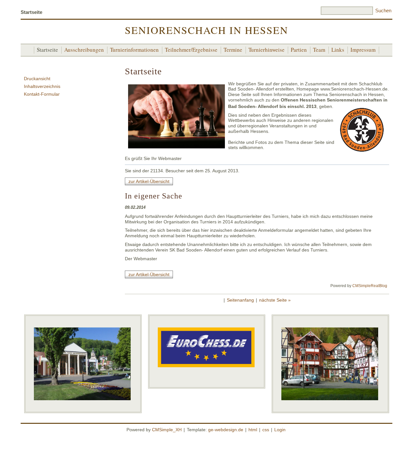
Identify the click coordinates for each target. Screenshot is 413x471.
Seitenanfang (240, 300)
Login (280, 429)
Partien (299, 49)
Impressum (363, 49)
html (252, 429)
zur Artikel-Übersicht (148, 181)
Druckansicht (37, 78)
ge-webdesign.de (225, 429)
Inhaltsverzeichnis (42, 86)
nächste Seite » (275, 300)
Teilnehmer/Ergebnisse (191, 49)
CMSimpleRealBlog (369, 286)
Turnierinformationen (134, 49)
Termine (233, 49)
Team (319, 49)
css (265, 429)
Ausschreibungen (84, 49)
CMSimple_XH (167, 429)
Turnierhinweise (266, 49)
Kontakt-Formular (42, 94)
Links (337, 49)
